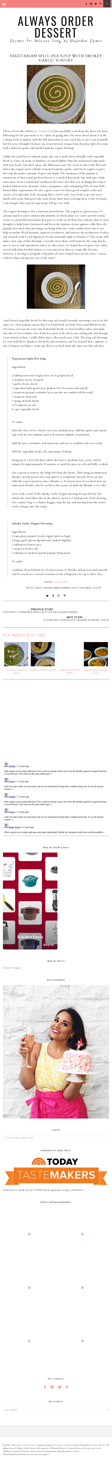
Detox (29, 588)
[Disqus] (56, 721)
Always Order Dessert (56, 26)
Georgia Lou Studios (63, 1445)
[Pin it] (64, 595)
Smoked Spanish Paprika (57, 588)
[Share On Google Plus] (59, 595)
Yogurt (97, 588)
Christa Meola (99, 1445)
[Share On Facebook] (53, 595)
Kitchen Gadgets (12, 967)
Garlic (38, 588)
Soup (75, 588)
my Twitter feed (43, 131)
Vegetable (85, 588)
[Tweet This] (47, 595)
